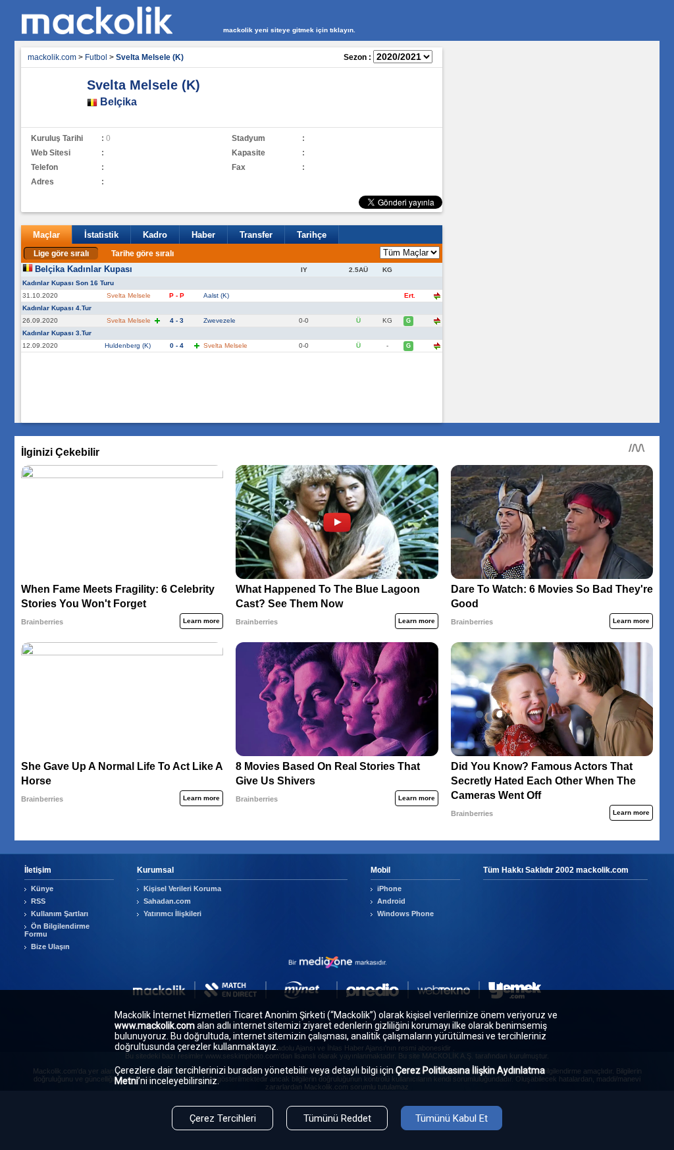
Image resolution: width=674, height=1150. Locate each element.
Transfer (256, 235)
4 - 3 (177, 320)
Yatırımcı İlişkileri (172, 913)
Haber (203, 235)
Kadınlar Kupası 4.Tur (56, 308)
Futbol (96, 57)
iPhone (389, 888)
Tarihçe (311, 235)
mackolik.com (52, 57)
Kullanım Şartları (59, 913)
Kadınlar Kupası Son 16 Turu (68, 283)
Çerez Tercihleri (223, 1118)
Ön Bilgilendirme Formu (57, 930)
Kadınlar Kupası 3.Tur (56, 333)
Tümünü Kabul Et (451, 1118)
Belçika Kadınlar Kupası (83, 269)
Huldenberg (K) (128, 345)
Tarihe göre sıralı (142, 253)
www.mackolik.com (155, 1025)
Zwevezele (219, 320)
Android (391, 901)
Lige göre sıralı (61, 253)
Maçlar (46, 235)
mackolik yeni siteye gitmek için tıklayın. (289, 30)
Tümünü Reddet (337, 1118)
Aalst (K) (216, 295)
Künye (42, 888)
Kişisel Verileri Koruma (182, 888)
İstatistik (101, 235)
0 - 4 (177, 345)
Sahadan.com (167, 901)
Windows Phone (405, 913)
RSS (38, 901)
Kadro (155, 235)
